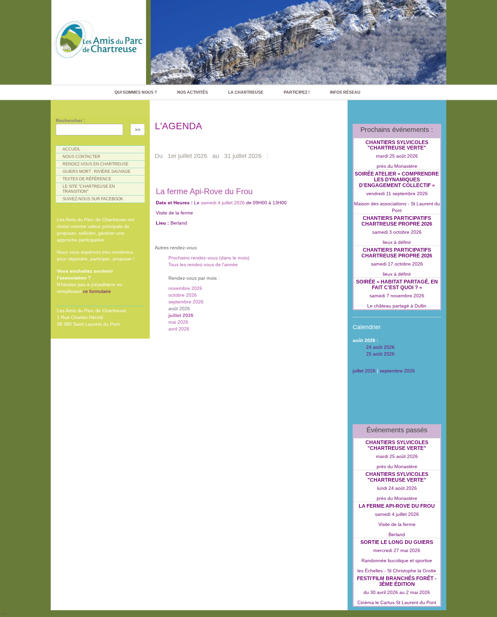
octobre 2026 (182, 295)
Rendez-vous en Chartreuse (95, 164)
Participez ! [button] (297, 92)
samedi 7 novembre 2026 (397, 295)
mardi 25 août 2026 (397, 156)
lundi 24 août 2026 (397, 488)
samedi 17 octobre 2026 (397, 264)
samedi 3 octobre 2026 (397, 232)
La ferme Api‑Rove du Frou (204, 191)
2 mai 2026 (418, 592)
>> (137, 129)
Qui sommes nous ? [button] (136, 92)
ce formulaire (97, 291)
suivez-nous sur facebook (93, 199)
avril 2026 (178, 329)
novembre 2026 (185, 288)
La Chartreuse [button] (245, 92)
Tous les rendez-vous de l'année (203, 264)
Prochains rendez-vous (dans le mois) (209, 257)
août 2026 (179, 308)
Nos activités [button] (192, 92)
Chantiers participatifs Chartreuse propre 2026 (396, 221)
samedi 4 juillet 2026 (223, 202)
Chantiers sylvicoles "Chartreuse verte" (396, 145)
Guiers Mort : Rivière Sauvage (97, 171)
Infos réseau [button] (345, 92)
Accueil (71, 149)
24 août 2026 (380, 347)
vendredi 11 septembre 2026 (397, 193)
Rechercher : (70, 120)
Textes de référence (87, 179)
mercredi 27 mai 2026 (396, 550)
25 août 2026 (380, 354)
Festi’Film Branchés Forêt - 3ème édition (396, 581)
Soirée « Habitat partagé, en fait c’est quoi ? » (397, 284)
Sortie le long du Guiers (396, 542)
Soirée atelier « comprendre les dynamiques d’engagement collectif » (397, 179)
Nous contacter (81, 156)
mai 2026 (178, 322)
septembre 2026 (186, 301)
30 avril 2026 (384, 592)
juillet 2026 (180, 315)
